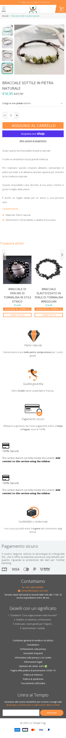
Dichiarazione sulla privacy (33, 649)
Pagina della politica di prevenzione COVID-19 (33, 670)
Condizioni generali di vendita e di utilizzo (33, 640)
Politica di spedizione (33, 679)
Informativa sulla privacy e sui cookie (33, 657)
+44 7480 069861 (34, 587)
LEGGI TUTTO (17, 315)
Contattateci (33, 644)
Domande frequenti (33, 653)
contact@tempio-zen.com (34, 590)
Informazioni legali (33, 661)
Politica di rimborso (33, 674)
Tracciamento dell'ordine (33, 683)
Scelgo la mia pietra (8, 103)
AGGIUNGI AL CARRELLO (17, 309)
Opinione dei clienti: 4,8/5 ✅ (33, 666)
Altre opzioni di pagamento (33, 140)
